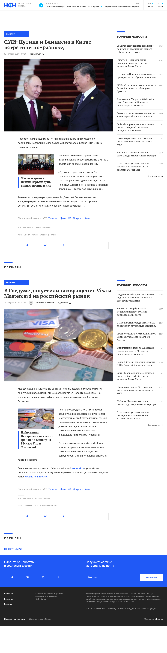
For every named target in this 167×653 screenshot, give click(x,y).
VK (69, 218)
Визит (27, 234)
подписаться (151, 577)
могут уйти (77, 468)
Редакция (8, 593)
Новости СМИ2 (13, 548)
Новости (53, 218)
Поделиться (35, 54)
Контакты (8, 599)
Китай (35, 234)
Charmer (159, 619)
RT (83, 205)
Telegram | (79, 218)
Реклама (8, 604)
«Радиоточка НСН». (36, 476)
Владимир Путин (48, 234)
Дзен (63, 218)
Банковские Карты (49, 505)
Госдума (28, 505)
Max (87, 218)
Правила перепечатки (14, 619)
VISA (36, 505)
